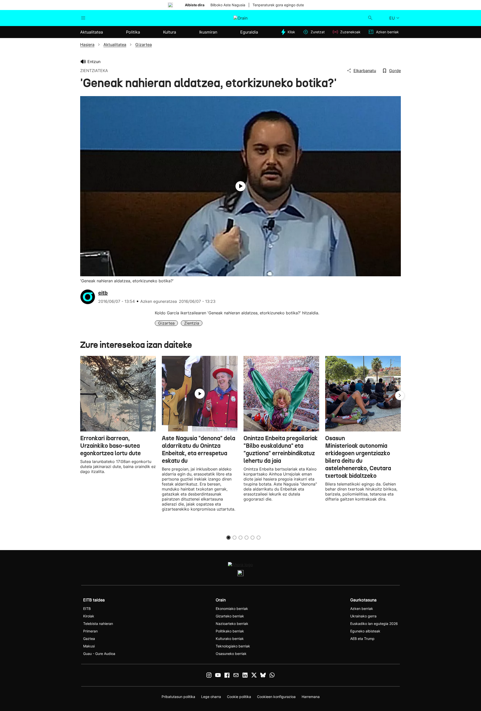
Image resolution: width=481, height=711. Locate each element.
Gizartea (166, 323)
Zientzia (191, 323)
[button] (400, 395)
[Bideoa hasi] (240, 186)
